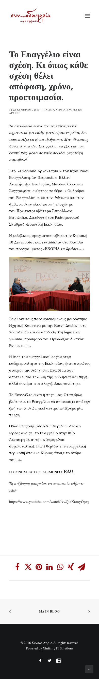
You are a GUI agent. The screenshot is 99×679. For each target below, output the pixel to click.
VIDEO (60, 109)
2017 (51, 109)
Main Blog (49, 611)
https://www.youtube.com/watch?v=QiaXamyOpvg (49, 501)
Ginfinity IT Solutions (58, 648)
